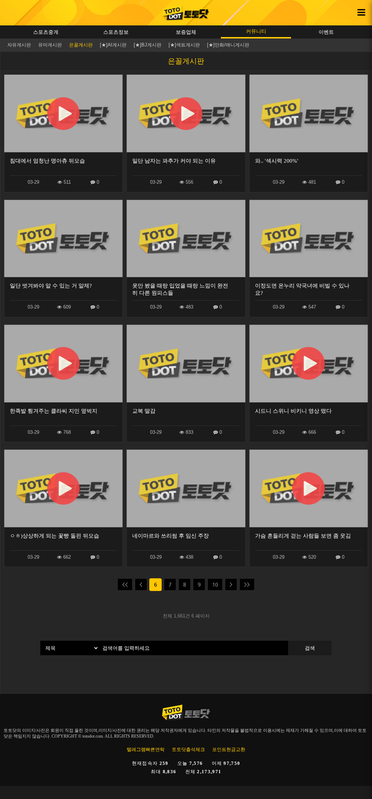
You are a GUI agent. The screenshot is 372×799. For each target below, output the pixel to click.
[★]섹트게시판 (184, 45)
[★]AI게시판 (113, 45)
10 (215, 584)
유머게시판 (50, 45)
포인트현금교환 (228, 749)
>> (247, 584)
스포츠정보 (116, 32)
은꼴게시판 (81, 45)
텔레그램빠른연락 (146, 749)
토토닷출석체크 (188, 749)
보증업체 (186, 32)
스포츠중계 (45, 32)
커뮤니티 (256, 31)
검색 (310, 648)
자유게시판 (19, 45)
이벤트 (326, 32)
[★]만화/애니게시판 (228, 45)
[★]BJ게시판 (147, 45)
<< (125, 584)
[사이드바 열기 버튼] (361, 12)
